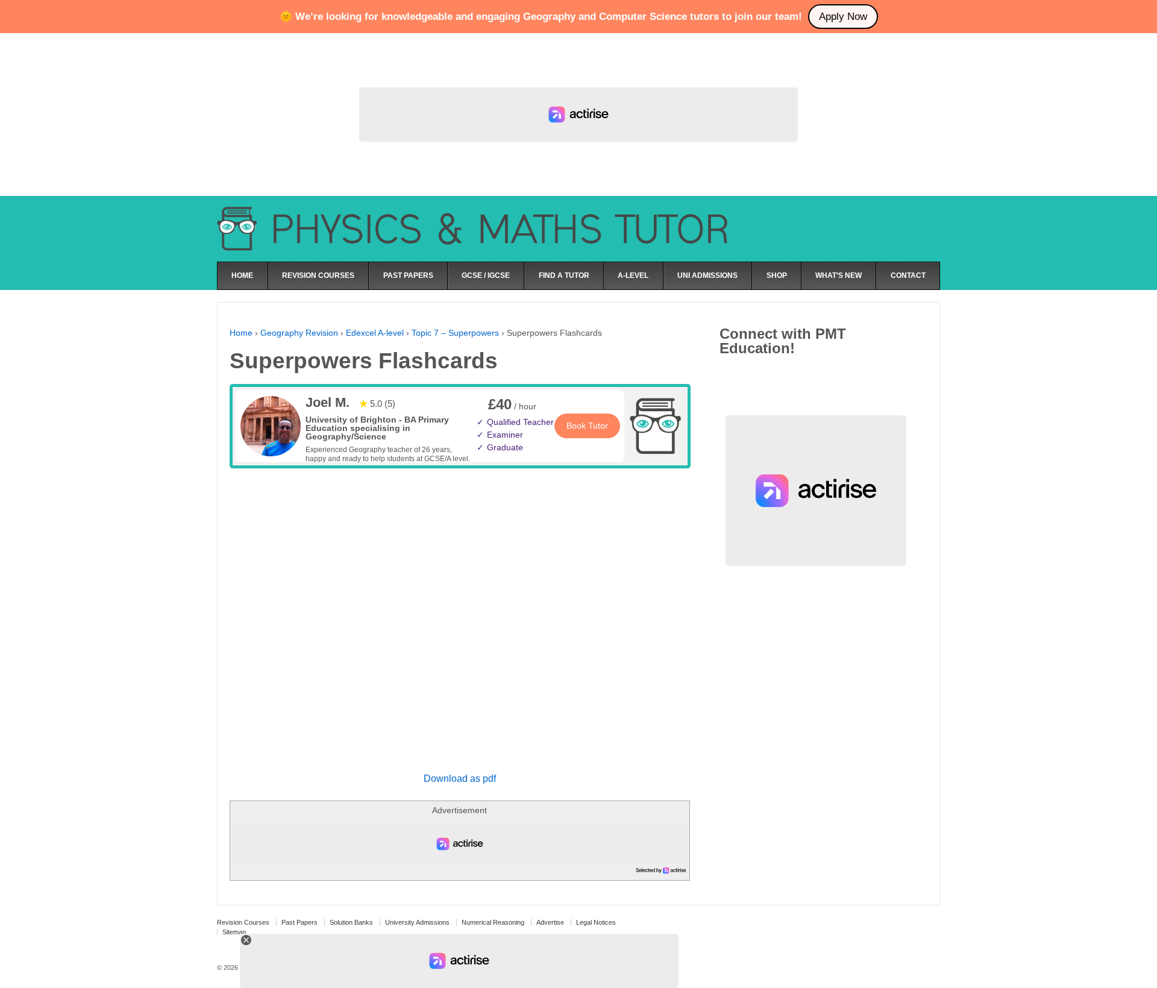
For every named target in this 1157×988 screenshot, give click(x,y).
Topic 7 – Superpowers (455, 333)
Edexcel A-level (375, 333)
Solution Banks (351, 922)
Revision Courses (243, 922)
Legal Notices (596, 922)
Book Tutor (587, 425)
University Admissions (417, 922)
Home (241, 333)
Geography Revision (299, 333)
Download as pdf (460, 778)
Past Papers (299, 922)
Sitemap (234, 932)
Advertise (550, 922)
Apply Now (843, 16)
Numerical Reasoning (493, 922)
